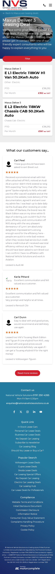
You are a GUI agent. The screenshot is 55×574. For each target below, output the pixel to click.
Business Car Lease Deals (27, 434)
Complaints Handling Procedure (27, 522)
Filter (27, 58)
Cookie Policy (27, 530)
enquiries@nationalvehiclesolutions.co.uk (27, 403)
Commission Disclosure (27, 510)
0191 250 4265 (41, 395)
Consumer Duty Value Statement (27, 518)
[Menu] (50, 5)
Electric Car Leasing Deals (27, 482)
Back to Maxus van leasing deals (21, 13)
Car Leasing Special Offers (27, 474)
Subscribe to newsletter (27, 442)
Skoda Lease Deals (27, 470)
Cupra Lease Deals (27, 466)
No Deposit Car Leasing (27, 438)
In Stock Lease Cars (27, 427)
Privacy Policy (27, 526)
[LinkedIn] (34, 412)
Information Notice (27, 514)
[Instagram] (27, 412)
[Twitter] (21, 412)
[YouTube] (40, 412)
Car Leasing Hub (27, 486)
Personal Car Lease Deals (27, 431)
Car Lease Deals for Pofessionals (27, 490)
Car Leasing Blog (27, 446)
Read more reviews (28, 373)
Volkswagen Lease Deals (27, 462)
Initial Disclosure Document (27, 506)
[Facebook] (14, 412)
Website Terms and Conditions (27, 502)
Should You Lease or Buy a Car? (27, 450)
